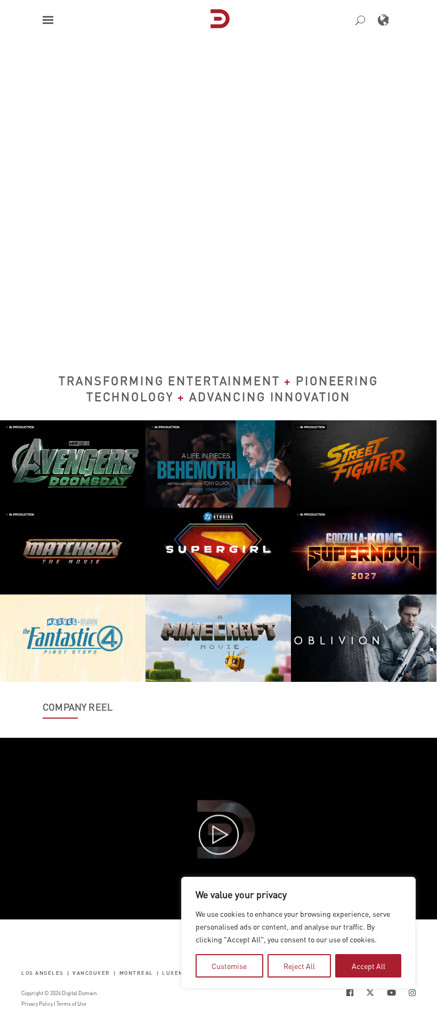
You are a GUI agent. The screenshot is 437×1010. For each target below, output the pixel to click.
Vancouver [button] (91, 972)
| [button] (68, 972)
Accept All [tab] (368, 966)
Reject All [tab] (299, 966)
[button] (48, 20)
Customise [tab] (229, 966)
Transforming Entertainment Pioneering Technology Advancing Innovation (218, 388)
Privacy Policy (37, 1003)
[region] (298, 933)
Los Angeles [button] (42, 972)
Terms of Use (71, 1003)
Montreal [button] (136, 972)
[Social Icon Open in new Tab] (349, 992)
